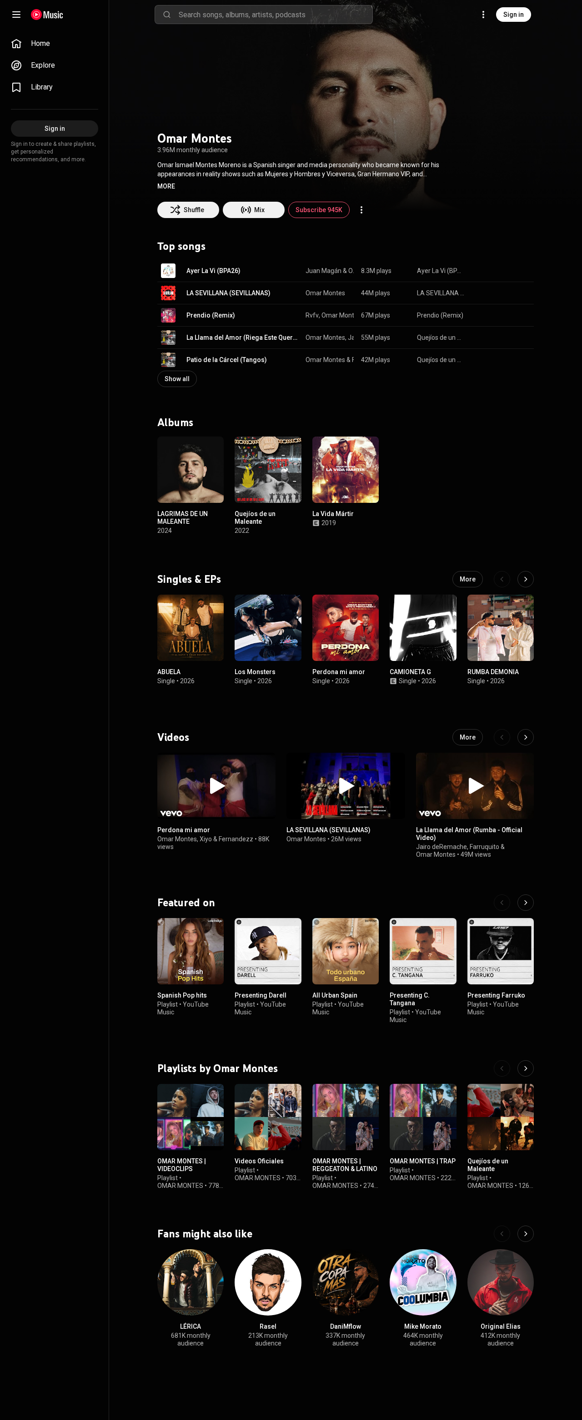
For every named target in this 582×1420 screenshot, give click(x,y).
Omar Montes (351, 270)
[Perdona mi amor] (345, 628)
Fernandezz (236, 839)
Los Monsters (255, 671)
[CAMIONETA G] (423, 628)
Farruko (353, 359)
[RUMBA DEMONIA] (500, 628)
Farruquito (484, 846)
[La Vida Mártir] (345, 470)
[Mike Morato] (423, 1282)
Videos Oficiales (259, 1161)
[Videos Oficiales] (268, 1117)
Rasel (268, 1327)
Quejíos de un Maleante (441, 337)
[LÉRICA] (190, 1282)
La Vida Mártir (333, 514)
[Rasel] (268, 1282)
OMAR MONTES (180, 1185)
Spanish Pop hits (182, 995)
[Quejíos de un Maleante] (268, 470)
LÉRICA (190, 1327)
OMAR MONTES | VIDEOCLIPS (181, 1164)
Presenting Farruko (496, 995)
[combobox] (275, 14)
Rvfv (312, 315)
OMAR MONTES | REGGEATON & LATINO (344, 1164)
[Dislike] (498, 271)
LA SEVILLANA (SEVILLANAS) (228, 293)
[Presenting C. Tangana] (423, 951)
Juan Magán (323, 270)
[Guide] (16, 14)
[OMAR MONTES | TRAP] (423, 1117)
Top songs (181, 246)
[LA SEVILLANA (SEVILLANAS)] (345, 786)
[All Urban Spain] (345, 951)
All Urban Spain (334, 995)
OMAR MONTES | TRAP (423, 1161)
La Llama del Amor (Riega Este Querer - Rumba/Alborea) (242, 337)
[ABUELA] (190, 628)
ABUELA (169, 671)
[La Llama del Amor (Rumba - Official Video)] (475, 786)
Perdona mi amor (338, 671)
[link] (54, 44)
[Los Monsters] (268, 628)
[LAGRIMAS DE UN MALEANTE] (190, 470)
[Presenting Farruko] (500, 951)
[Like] (481, 271)
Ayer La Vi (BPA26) (213, 270)
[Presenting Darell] (268, 951)
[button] (166, 186)
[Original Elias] (500, 1282)
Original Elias (501, 1327)
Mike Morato (423, 1327)
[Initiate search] (167, 14)
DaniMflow (345, 1327)
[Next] (526, 579)
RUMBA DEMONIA (493, 671)
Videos (173, 736)
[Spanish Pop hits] (190, 951)
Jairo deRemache (441, 846)
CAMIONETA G (410, 671)
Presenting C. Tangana (410, 999)
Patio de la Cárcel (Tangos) (226, 359)
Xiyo (206, 839)
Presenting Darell (260, 995)
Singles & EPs (189, 579)
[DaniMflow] (345, 1282)
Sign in (513, 14)
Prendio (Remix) (210, 315)
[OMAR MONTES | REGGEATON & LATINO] (345, 1117)
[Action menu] (361, 210)
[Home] (47, 14)
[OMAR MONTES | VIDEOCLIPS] (190, 1117)
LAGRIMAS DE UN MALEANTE (182, 518)
